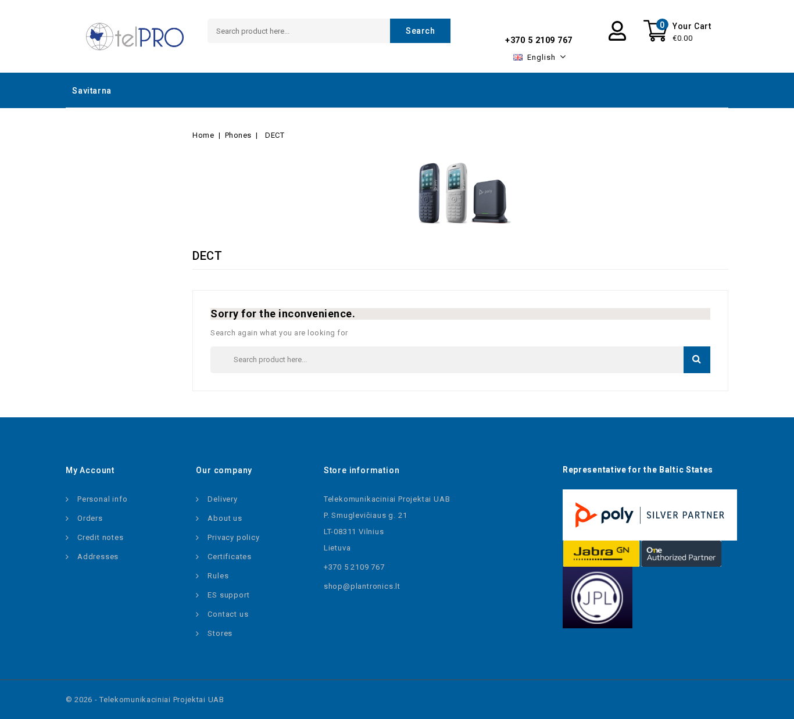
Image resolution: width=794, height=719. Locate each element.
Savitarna (91, 90)
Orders (90, 518)
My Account (90, 470)
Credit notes (100, 537)
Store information (362, 470)
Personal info (102, 499)
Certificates (230, 556)
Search (420, 30)
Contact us (228, 614)
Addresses (98, 556)
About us (225, 518)
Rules (218, 575)
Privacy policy (233, 537)
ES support (228, 595)
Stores (220, 633)
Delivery (222, 499)
